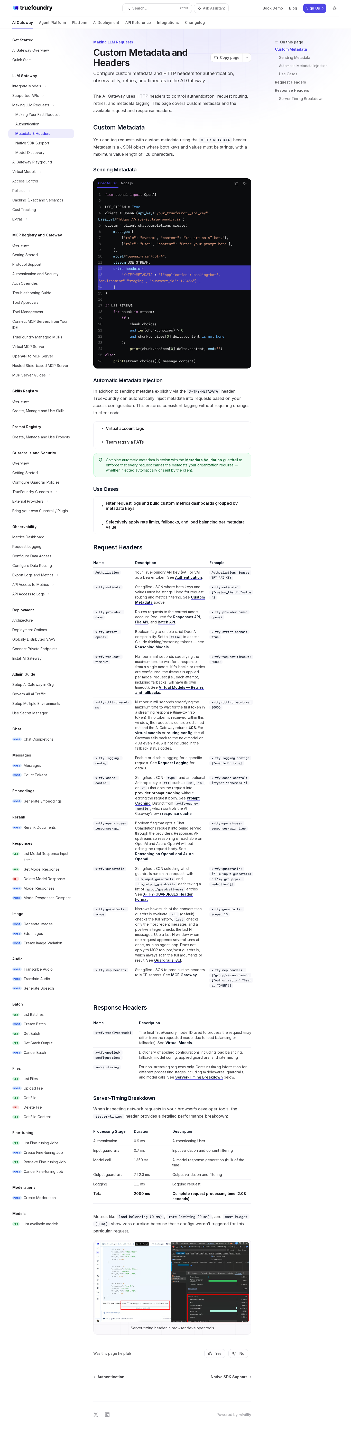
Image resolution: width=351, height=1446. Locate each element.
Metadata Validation (203, 460)
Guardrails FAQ (167, 960)
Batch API (166, 622)
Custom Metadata (291, 49)
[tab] (107, 183)
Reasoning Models (152, 647)
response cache (177, 813)
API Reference (138, 22)
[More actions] (247, 57)
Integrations (168, 22)
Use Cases (288, 74)
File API (141, 622)
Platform (79, 22)
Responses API (186, 617)
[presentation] (172, 278)
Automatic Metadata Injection (303, 65)
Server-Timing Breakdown (301, 98)
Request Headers (290, 82)
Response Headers (292, 90)
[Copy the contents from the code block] (236, 183)
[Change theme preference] (334, 8)
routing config (179, 733)
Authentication (188, 577)
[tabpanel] (172, 278)
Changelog (195, 22)
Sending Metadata (294, 57)
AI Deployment (106, 22)
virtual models (148, 733)
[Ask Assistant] (244, 183)
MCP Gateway (184, 975)
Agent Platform (52, 22)
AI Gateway (22, 22)
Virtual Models (178, 1042)
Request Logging (173, 763)
